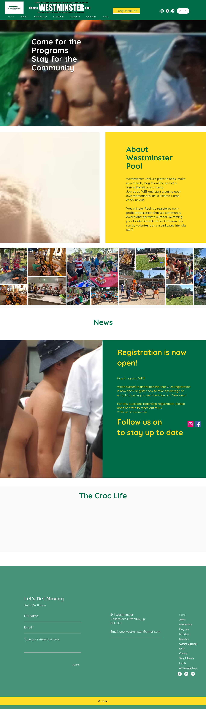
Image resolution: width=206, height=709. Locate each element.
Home (182, 614)
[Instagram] (190, 424)
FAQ (181, 648)
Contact (183, 653)
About (182, 619)
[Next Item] (201, 276)
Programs (184, 629)
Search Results (186, 658)
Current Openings (188, 643)
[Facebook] (198, 424)
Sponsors (184, 639)
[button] (24, 16)
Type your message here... (42, 639)
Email (28, 627)
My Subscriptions (188, 668)
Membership (185, 624)
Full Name (31, 615)
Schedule (184, 634)
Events (182, 663)
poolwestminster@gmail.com (139, 631)
